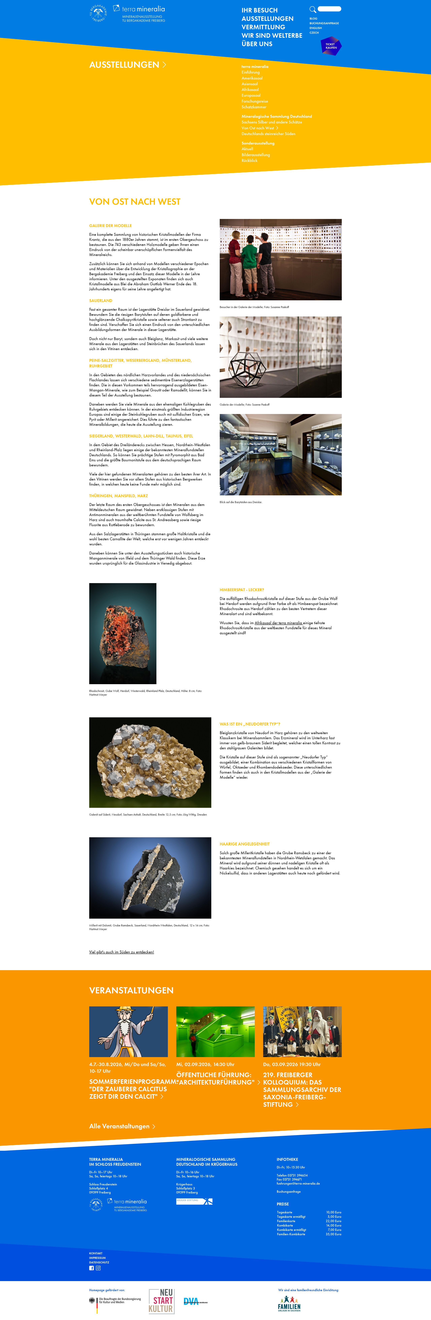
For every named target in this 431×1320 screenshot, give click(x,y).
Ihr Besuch (260, 10)
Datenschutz (99, 1262)
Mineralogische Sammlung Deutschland (277, 116)
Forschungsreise (255, 101)
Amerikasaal (252, 78)
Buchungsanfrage (324, 23)
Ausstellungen (268, 19)
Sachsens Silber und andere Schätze (272, 122)
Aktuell (247, 148)
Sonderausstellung (258, 143)
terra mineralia (255, 66)
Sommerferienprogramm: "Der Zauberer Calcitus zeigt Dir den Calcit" (133, 1089)
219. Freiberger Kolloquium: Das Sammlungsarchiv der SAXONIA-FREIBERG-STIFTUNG (302, 1089)
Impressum (97, 1258)
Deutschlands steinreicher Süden (268, 133)
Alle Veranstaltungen (119, 1126)
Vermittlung (263, 27)
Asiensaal (250, 83)
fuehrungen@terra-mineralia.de (298, 1183)
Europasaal (251, 95)
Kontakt (95, 1253)
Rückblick (249, 160)
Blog (313, 18)
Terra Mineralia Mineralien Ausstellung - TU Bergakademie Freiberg (131, 14)
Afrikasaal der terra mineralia (279, 623)
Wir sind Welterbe (272, 35)
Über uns (257, 44)
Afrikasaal (250, 89)
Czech (314, 33)
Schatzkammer (254, 106)
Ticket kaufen (331, 46)
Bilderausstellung (256, 154)
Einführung (251, 72)
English (316, 28)
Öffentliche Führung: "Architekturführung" (215, 1078)
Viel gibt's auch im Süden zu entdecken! (121, 952)
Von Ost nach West (258, 127)
